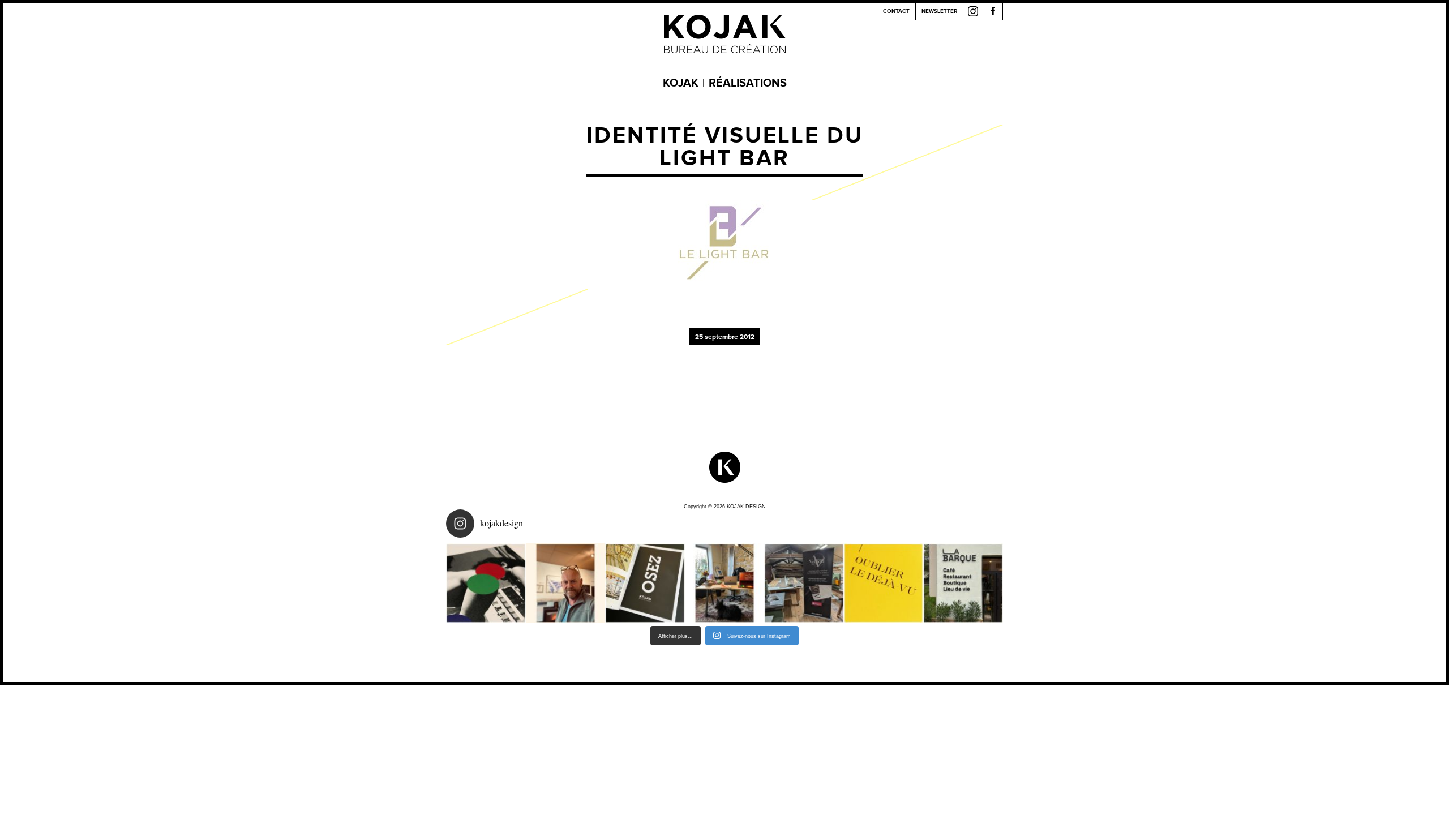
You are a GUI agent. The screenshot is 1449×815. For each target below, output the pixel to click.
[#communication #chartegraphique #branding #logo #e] (566, 583)
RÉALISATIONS (748, 83)
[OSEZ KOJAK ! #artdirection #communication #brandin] (725, 583)
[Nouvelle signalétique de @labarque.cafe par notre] (963, 583)
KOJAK (680, 83)
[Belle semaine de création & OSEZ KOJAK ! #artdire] (645, 583)
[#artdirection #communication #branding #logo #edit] (486, 583)
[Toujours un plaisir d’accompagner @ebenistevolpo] (804, 583)
